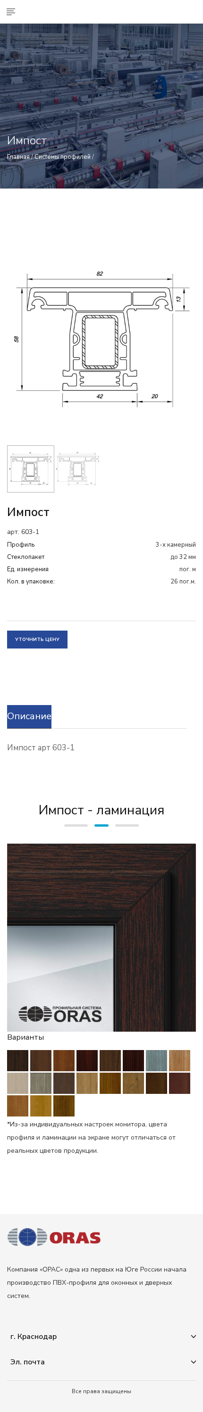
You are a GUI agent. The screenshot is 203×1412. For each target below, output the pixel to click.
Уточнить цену (37, 639)
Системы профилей (62, 157)
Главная (18, 157)
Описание (29, 716)
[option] (101, 339)
